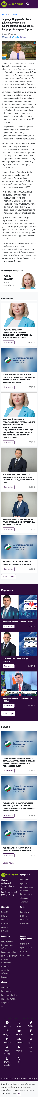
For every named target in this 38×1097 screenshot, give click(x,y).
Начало (4, 14)
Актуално (13, 14)
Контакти (24, 912)
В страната (25, 955)
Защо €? (4, 912)
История (23, 916)
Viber (24, 37)
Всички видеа (8, 713)
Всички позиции (9, 863)
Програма (24, 883)
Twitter (16, 37)
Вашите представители (27, 937)
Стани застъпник (8, 999)
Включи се (5, 982)
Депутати (5, 966)
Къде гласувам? (26, 894)
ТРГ (2, 1006)
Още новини (7, 298)
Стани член (5, 987)
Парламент (24, 944)
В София (23, 951)
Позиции (5, 727)
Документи (24, 923)
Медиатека (7, 590)
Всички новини (8, 576)
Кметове (4, 977)
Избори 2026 (25, 874)
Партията (5, 936)
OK (19, 1093)
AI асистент (25, 898)
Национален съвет (8, 952)
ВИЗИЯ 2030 (24, 919)
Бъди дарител (6, 991)
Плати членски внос (9, 995)
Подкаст (4, 927)
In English (4, 931)
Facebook (7, 37)
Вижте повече (8, 342)
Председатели (7, 941)
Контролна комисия (9, 956)
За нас (22, 907)
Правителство (26, 947)
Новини (4, 916)
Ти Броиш (24, 902)
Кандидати (24, 879)
